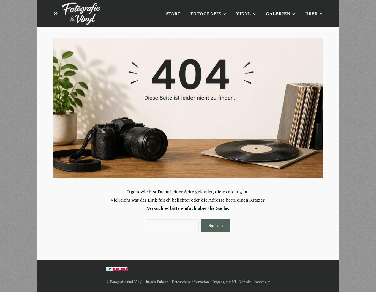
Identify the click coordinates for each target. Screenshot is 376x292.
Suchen (215, 225)
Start (173, 14)
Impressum (262, 282)
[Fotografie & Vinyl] (81, 14)
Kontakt (245, 282)
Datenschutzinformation (190, 282)
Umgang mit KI (223, 282)
